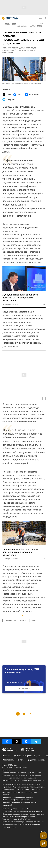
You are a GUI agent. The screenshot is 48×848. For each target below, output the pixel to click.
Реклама (20, 760)
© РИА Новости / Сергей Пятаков (13, 83)
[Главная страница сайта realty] (15, 18)
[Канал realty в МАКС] (7, 741)
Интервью (27, 756)
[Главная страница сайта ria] (3, 18)
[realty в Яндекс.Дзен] (16, 741)
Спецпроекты (8, 760)
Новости (5, 756)
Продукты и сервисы (36, 760)
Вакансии (6, 770)
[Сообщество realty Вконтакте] (26, 741)
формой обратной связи (25, 817)
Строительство (10, 621)
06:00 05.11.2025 (9, 24)
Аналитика (16, 756)
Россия (34, 621)
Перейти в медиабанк (33, 83)
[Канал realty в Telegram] (36, 741)
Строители (23, 621)
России (35, 227)
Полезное (38, 756)
